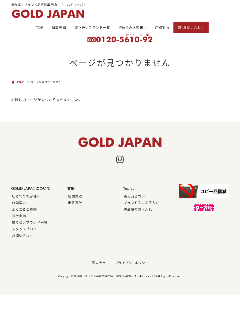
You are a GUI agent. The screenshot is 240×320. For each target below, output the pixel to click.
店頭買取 (75, 196)
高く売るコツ (134, 196)
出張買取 (75, 203)
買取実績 (19, 216)
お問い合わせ (22, 236)
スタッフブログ (24, 229)
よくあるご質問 (24, 209)
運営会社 (98, 263)
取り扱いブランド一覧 (29, 222)
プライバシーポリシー (131, 263)
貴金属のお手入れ (138, 209)
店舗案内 (19, 203)
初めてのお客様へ (26, 196)
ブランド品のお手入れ (141, 203)
